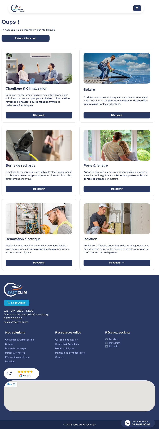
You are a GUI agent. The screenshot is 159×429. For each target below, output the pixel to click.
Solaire (89, 89)
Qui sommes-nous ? (66, 339)
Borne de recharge (15, 348)
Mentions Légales (65, 348)
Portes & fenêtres (15, 352)
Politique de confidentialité (70, 352)
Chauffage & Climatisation (19, 339)
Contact (59, 357)
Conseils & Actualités (67, 344)
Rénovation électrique (17, 357)
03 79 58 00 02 (141, 424)
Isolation (10, 361)
